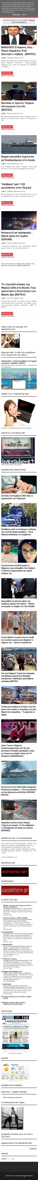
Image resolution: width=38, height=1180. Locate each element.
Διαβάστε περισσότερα (7, 75)
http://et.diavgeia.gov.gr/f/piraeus (12, 1097)
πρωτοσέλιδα (12, 1053)
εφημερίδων (19, 1053)
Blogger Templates (27, 1175)
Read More (8, 73)
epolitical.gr (7, 984)
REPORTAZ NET (7, 944)
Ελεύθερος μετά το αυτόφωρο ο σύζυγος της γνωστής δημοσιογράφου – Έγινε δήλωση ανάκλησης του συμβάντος (18, 532)
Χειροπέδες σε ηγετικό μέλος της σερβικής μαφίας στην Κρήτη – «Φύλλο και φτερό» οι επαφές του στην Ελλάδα (17, 603)
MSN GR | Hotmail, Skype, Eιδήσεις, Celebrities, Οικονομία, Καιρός (14, 1003)
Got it (24, 15)
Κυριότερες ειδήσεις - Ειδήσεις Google (15, 918)
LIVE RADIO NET (8, 932)
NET (5, 58)
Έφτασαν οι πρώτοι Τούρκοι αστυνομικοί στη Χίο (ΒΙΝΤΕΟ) (17, 106)
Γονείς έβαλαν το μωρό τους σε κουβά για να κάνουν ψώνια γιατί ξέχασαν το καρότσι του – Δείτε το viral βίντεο (17, 640)
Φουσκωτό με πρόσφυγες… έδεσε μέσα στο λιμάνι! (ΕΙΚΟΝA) (17, 236)
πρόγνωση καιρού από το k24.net (15, 1080)
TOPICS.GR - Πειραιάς (10, 959)
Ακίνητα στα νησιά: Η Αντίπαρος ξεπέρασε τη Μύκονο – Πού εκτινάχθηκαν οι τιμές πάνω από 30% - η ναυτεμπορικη (18, 921)
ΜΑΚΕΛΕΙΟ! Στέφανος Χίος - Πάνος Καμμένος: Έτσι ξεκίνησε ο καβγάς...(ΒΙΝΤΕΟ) (18, 51)
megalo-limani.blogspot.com (12, 971)
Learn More (16, 15)
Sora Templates (16, 1175)
